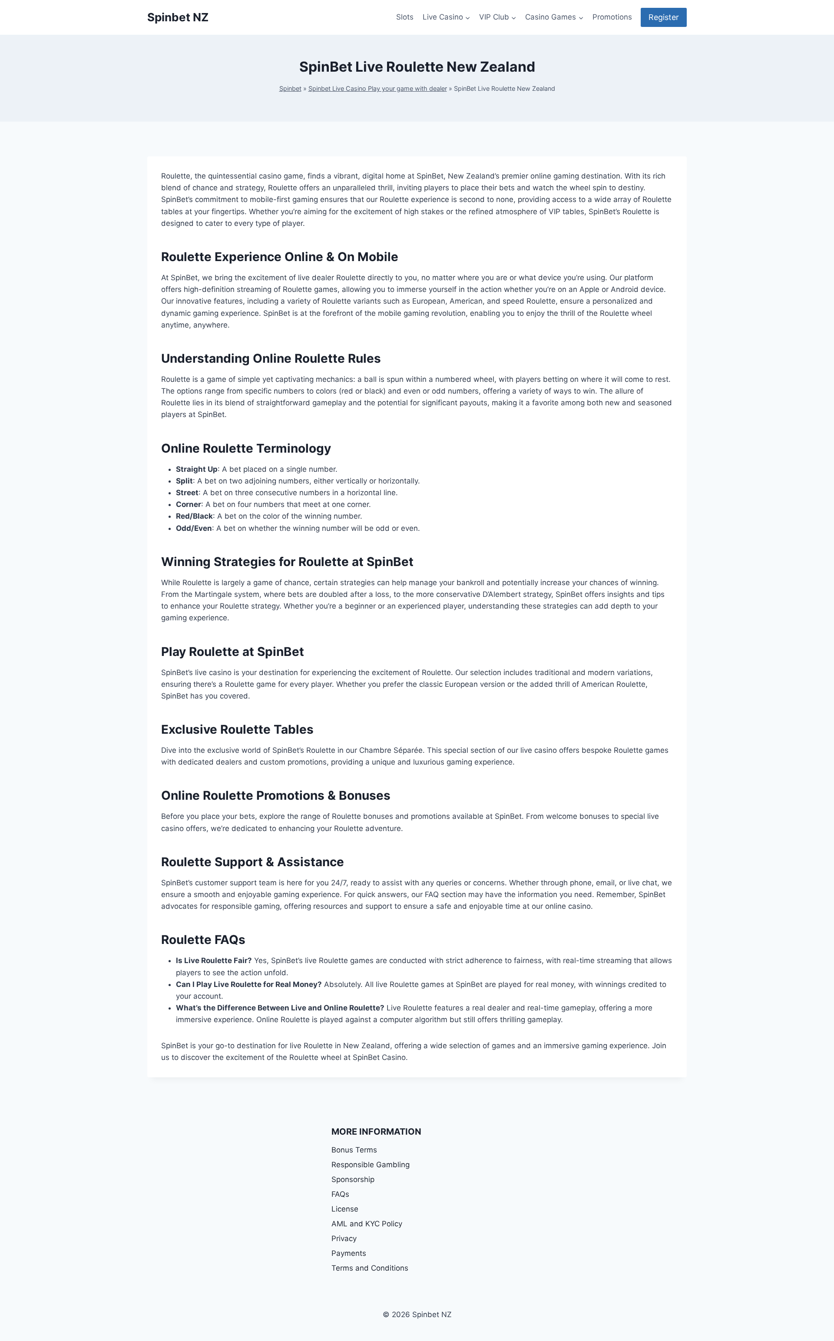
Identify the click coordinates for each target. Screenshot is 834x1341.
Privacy (344, 1238)
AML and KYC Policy (366, 1223)
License (344, 1209)
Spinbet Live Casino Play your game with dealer (377, 88)
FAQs (340, 1194)
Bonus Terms (354, 1150)
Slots (405, 17)
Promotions (612, 17)
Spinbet (290, 88)
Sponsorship (352, 1179)
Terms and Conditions (369, 1268)
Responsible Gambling (370, 1164)
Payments (348, 1253)
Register (664, 17)
